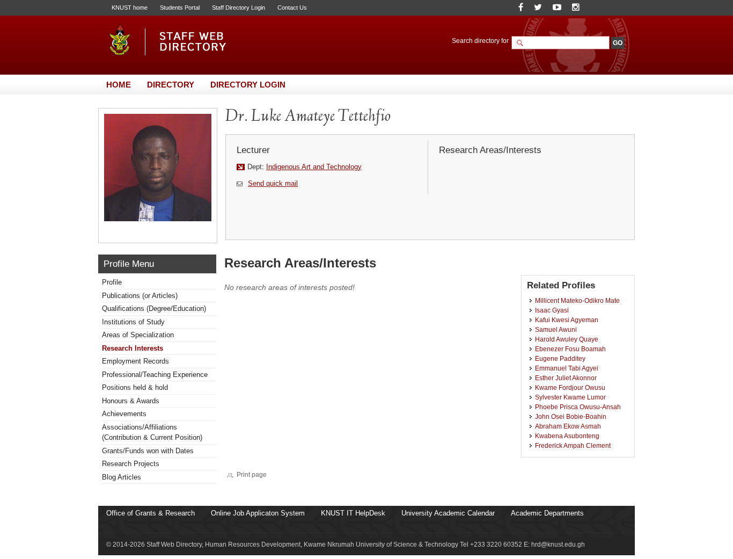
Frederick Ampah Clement (573, 445)
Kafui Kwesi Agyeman (566, 319)
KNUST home (130, 7)
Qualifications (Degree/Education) (154, 308)
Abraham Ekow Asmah (568, 426)
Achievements (124, 414)
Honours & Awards (130, 401)
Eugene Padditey (560, 358)
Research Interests (132, 348)
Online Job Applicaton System (258, 513)
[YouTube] (557, 7)
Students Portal (180, 7)
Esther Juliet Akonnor (566, 377)
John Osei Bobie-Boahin (570, 416)
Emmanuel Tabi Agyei (566, 368)
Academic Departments (547, 513)
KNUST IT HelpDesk (353, 513)
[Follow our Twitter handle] (538, 7)
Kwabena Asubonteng (567, 435)
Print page (252, 474)
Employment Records (135, 361)
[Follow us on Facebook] (520, 7)
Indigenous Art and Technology (314, 167)
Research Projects (130, 464)
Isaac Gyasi (552, 310)
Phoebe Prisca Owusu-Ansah (578, 406)
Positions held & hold (135, 387)
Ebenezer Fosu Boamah (570, 348)
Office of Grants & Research (150, 513)
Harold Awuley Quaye (566, 339)
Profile (112, 282)
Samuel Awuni (556, 329)
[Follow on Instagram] (576, 7)
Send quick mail (273, 183)
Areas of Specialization (138, 335)
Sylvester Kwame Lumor (570, 397)
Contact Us (292, 7)
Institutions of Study (133, 322)
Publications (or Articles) (140, 296)
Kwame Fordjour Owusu (570, 387)
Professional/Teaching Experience (155, 375)
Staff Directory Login (238, 7)
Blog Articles (121, 477)
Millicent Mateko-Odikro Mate (577, 300)
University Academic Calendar (448, 513)
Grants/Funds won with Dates (148, 451)
